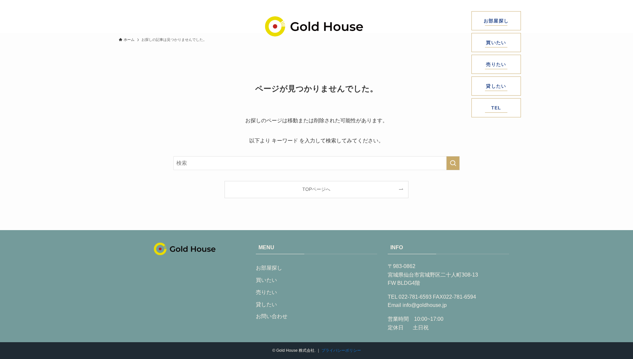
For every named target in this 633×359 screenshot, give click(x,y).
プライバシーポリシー (341, 350)
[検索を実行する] (453, 163)
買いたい (266, 280)
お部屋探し (269, 268)
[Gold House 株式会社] (313, 26)
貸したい (266, 304)
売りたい (266, 292)
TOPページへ (316, 189)
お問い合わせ (271, 316)
